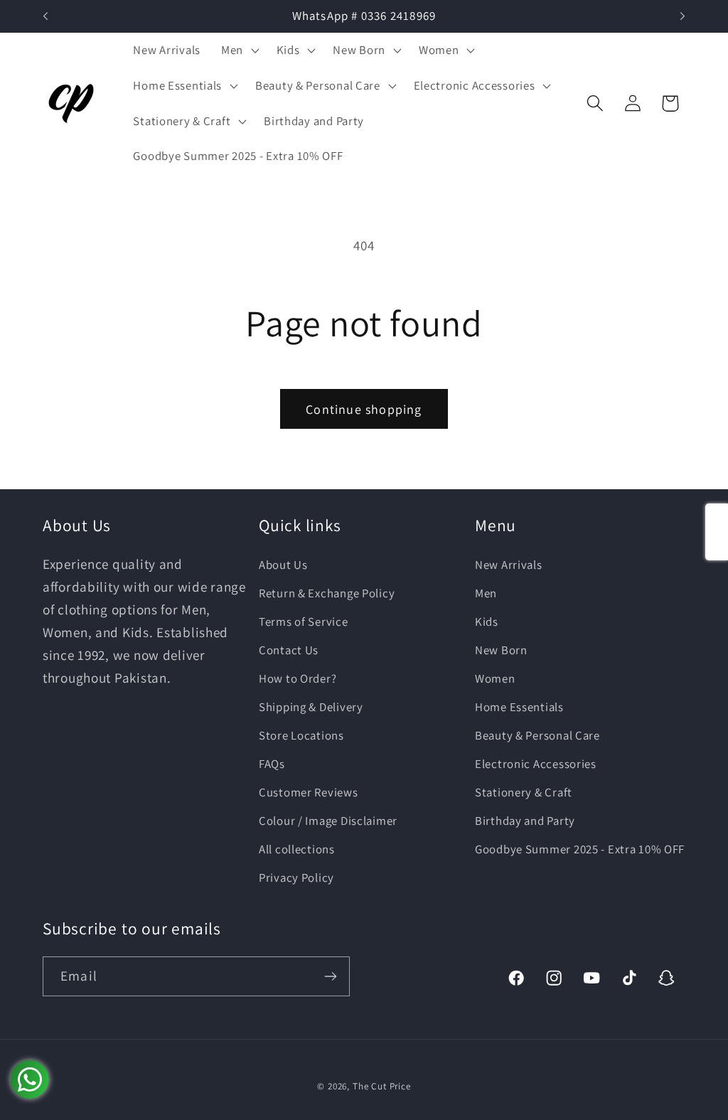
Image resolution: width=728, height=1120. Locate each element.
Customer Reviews (308, 792)
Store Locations (301, 735)
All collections (297, 849)
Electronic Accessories (535, 764)
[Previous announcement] (45, 16)
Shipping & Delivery (311, 707)
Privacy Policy (296, 877)
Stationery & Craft (523, 792)
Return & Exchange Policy (327, 593)
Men (486, 593)
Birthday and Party (525, 820)
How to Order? (297, 678)
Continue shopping (364, 409)
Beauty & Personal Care (537, 735)
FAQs (272, 764)
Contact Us (288, 650)
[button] (238, 50)
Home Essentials (519, 707)
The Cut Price (382, 1086)
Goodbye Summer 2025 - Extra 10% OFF (580, 849)
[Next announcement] (682, 16)
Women (495, 678)
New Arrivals (508, 564)
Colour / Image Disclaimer (328, 820)
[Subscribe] (330, 976)
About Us (283, 564)
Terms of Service (303, 621)
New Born (501, 650)
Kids (486, 621)
